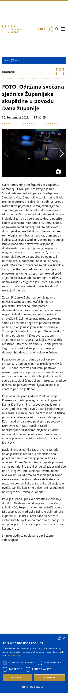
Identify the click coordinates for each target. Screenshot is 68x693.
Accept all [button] (17, 677)
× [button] (64, 638)
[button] (34, 687)
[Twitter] (39, 117)
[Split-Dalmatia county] (11, 29)
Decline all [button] (50, 677)
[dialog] (34, 663)
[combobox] (59, 638)
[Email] (44, 117)
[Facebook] (35, 117)
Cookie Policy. (14, 655)
